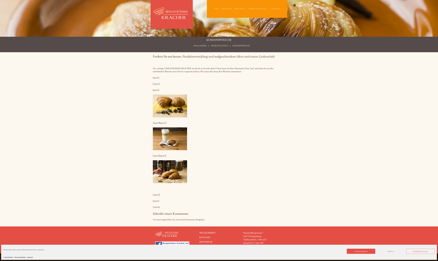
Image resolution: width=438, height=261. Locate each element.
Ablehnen (390, 251)
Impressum (30, 257)
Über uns (238, 9)
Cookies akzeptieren (361, 251)
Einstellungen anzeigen (420, 251)
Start (216, 9)
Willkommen (207, 232)
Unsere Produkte (257, 9)
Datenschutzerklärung (20, 257)
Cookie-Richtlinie (8, 257)
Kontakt (276, 9)
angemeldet (166, 219)
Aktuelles (227, 9)
